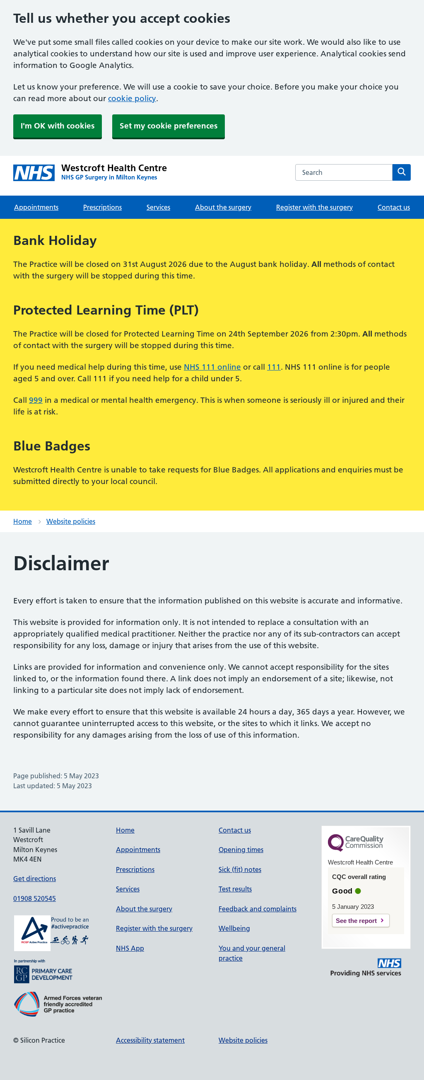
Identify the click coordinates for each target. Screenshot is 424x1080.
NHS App (130, 948)
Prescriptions (102, 207)
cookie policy (132, 98)
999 (36, 400)
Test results (235, 889)
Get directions (34, 878)
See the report (356, 920)
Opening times (241, 849)
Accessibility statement (150, 1040)
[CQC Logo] (355, 849)
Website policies (70, 521)
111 (274, 367)
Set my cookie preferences (168, 126)
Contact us (394, 207)
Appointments (36, 207)
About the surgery (223, 207)
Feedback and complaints (257, 909)
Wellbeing (234, 928)
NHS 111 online (212, 367)
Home (22, 521)
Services (158, 207)
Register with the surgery (314, 207)
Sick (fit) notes (240, 869)
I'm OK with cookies (57, 126)
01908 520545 (34, 898)
